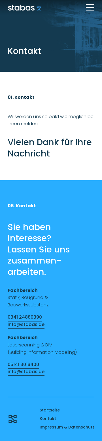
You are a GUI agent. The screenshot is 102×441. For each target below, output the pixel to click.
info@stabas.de (26, 324)
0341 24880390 (25, 317)
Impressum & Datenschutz (67, 427)
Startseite (50, 410)
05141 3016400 (23, 364)
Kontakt (48, 418)
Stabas (25, 7)
